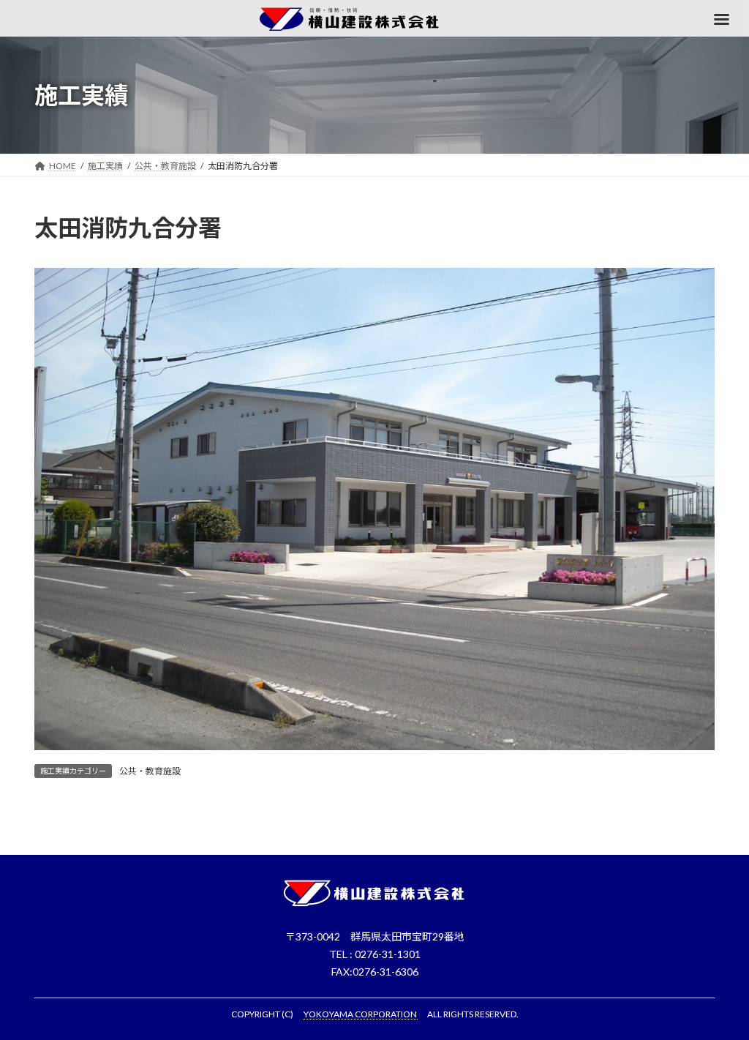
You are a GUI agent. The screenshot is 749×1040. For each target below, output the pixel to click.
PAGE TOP (717, 995)
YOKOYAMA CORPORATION (361, 1014)
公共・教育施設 (150, 771)
